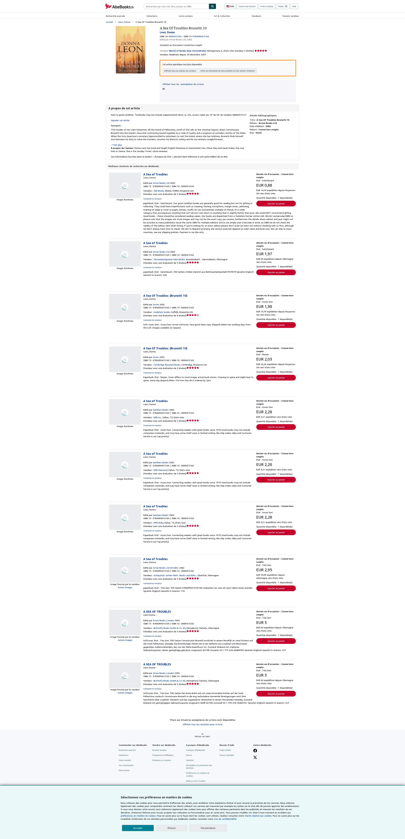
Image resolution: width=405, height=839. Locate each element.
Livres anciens (186, 16)
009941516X (175, 36)
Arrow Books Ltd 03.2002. (166, 567)
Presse (189, 755)
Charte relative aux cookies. (259, 815)
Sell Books (159, 190)
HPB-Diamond (160, 470)
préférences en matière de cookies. (138, 815)
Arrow (156, 304)
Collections (151, 16)
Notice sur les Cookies (196, 781)
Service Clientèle (227, 755)
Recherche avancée (115, 16)
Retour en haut (202, 736)
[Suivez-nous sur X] (255, 758)
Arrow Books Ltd (161, 183)
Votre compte (266, 6)
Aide (294, 6)
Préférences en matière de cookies (197, 774)
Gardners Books (160, 409)
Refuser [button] (172, 828)
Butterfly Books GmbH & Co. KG (169, 628)
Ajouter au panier (276, 203)
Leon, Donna (124, 22)
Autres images (125, 587)
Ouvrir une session (247, 6)
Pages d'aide (225, 750)
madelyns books (162, 312)
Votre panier (124, 770)
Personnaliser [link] (208, 828)
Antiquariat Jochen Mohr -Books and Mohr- (175, 575)
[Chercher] (212, 6)
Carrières (190, 760)
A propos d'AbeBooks (195, 750)
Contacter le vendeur (152, 199)
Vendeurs (256, 16)
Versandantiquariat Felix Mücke (169, 259)
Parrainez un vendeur (161, 760)
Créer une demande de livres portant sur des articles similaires (227, 71)
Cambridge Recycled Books (167, 364)
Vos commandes (126, 765)
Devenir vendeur (291, 16)
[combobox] (176, 6)
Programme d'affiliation (162, 755)
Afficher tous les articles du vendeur (180, 71)
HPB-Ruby (158, 522)
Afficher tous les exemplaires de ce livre (183, 84)
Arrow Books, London (163, 620)
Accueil (109, 22)
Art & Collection (222, 16)
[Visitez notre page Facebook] (255, 751)
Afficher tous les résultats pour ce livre (202, 724)
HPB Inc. (158, 417)
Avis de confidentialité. (225, 818)
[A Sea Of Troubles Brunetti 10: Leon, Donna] (130, 27)
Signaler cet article (120, 120)
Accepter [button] (138, 828)
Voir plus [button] (117, 144)
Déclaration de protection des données (199, 766)
